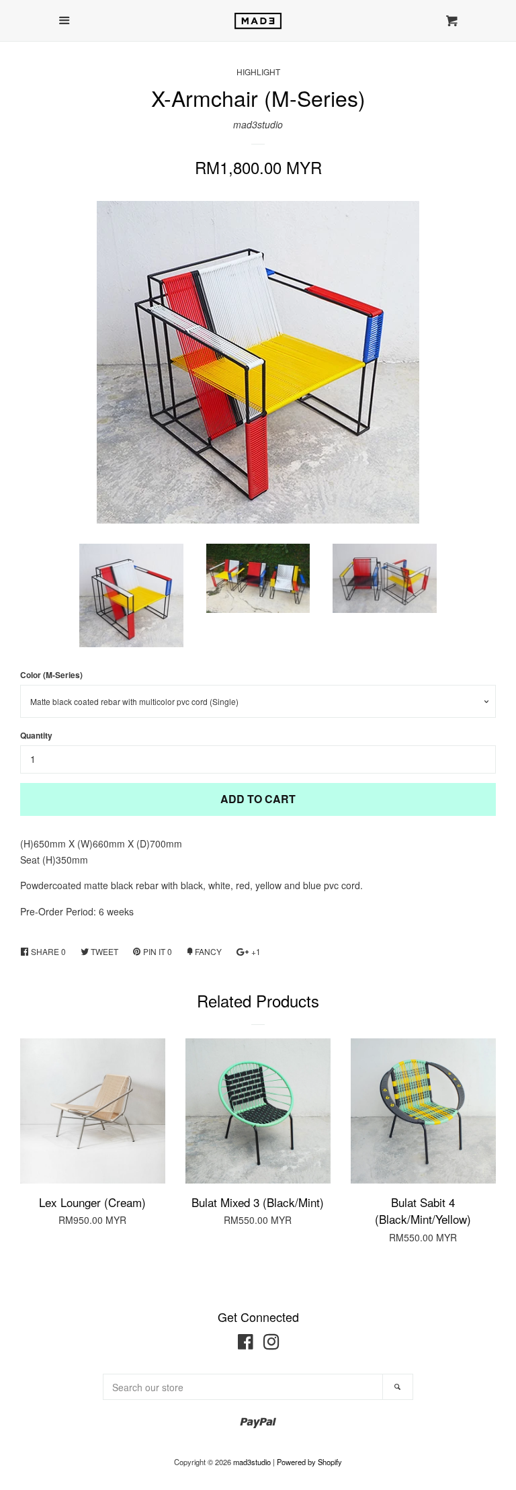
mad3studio (258, 124)
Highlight (258, 71)
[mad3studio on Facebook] (245, 1344)
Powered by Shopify (309, 1461)
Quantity (36, 735)
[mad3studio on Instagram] (271, 1344)
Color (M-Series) (51, 675)
